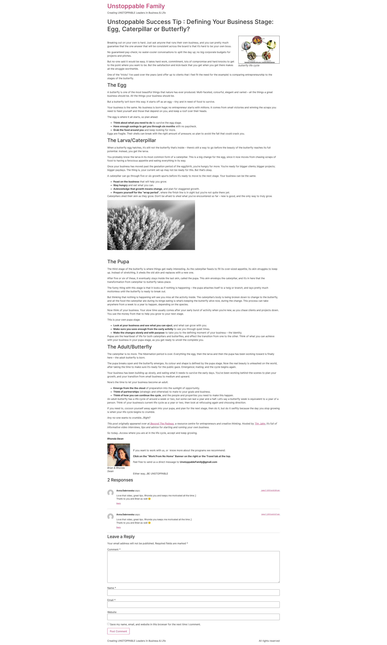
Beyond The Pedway (162, 423)
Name (111, 588)
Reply (118, 503)
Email (111, 600)
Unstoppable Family (136, 6)
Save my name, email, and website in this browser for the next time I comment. (155, 624)
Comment (113, 549)
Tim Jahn (260, 423)
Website (111, 612)
